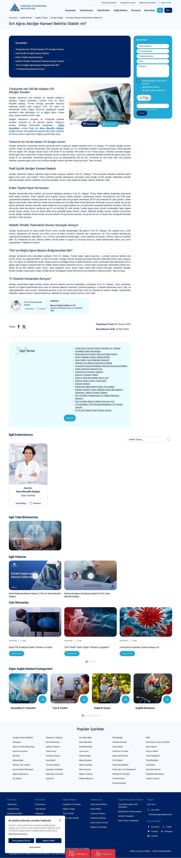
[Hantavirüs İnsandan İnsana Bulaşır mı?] (146, 635)
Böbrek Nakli (18, 760)
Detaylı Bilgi (29, 309)
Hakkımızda (12, 804)
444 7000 (155, 810)
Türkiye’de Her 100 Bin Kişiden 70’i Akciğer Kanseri (40, 49)
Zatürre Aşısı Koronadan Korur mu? (92, 378)
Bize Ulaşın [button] (149, 10)
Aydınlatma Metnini (151, 87)
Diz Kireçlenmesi (52, 742)
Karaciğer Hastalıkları (54, 769)
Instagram (168, 831)
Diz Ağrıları (17, 778)
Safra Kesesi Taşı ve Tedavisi (158, 742)
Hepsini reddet (49, 841)
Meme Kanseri (85, 769)
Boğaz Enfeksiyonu (21, 774)
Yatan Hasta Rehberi (98, 804)
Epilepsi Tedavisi (53, 747)
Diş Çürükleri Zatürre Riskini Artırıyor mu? (95, 401)
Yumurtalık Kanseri (153, 769)
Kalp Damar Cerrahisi (54, 774)
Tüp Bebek (150, 765)
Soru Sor (111, 124)
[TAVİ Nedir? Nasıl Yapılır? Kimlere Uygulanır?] (90, 635)
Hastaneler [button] (70, 10)
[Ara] (160, 10)
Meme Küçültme (85, 765)
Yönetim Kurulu (13, 809)
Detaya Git (17, 546)
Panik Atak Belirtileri (120, 765)
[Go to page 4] (95, 662)
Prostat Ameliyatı (52, 765)
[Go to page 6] (96, 716)
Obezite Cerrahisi (120, 742)
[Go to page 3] (92, 662)
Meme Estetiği (85, 756)
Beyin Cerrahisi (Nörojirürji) (24, 747)
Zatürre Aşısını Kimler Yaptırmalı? (91, 380)
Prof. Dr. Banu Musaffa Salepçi (46, 128)
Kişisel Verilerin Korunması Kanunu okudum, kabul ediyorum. (154, 85)
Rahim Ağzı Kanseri (120, 756)
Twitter (169, 827)
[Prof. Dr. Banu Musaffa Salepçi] (16, 305)
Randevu (91, 124)
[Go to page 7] (98, 716)
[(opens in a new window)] (17, 326)
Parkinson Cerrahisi (120, 751)
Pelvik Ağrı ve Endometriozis (124, 769)
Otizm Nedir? (118, 747)
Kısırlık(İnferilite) (85, 747)
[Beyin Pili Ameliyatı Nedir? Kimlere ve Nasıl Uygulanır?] (35, 635)
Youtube (154, 831)
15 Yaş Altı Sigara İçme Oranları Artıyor (93, 410)
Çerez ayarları (35, 847)
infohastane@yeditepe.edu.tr (155, 814)
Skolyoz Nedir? (152, 751)
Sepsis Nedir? (151, 747)
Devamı (69, 418)
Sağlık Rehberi (26, 18)
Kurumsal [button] (135, 10)
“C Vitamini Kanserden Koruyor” (30, 69)
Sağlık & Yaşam (41, 18)
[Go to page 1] (86, 661)
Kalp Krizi (50, 778)
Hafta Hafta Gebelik (71, 818)
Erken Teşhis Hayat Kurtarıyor (29, 57)
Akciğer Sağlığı (57, 18)
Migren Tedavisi (85, 774)
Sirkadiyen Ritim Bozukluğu (88, 351)
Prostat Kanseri (119, 778)
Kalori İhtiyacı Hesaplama (128, 820)
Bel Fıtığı (16, 756)
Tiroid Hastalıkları (153, 756)
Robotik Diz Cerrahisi (121, 774)
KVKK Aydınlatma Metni (162, 851)
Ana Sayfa (13, 18)
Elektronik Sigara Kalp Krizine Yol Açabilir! (95, 386)
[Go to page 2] (89, 662)
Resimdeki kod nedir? (143, 102)
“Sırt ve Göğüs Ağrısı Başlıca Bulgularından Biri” (38, 65)
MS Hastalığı (117, 737)
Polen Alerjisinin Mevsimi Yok (88, 369)
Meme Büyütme (85, 760)
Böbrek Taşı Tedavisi (21, 765)
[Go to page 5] (93, 716)
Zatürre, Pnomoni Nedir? (87, 375)
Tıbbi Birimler (40, 809)
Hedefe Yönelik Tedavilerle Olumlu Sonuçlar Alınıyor (40, 61)
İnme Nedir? (51, 760)
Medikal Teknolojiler (98, 827)
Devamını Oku (16, 653)
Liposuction (84, 751)
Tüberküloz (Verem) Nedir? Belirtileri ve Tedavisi (97, 348)
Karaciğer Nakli (85, 737)
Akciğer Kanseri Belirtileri (23, 737)
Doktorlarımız (40, 804)
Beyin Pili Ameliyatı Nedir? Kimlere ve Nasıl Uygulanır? (30, 647)
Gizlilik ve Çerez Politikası (140, 851)
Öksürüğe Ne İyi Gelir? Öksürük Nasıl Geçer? (96, 354)
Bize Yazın (151, 804)
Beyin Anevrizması (20, 751)
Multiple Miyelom (86, 778)
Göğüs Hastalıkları (28, 495)
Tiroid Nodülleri (152, 760)
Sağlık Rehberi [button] (120, 10)
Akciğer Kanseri (82, 383)
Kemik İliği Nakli (85, 742)
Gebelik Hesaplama (126, 816)
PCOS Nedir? (118, 760)
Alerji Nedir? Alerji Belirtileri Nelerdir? (92, 360)
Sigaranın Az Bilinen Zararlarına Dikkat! (93, 363)
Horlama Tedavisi (53, 756)
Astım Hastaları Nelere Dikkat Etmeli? (92, 357)
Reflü (148, 737)
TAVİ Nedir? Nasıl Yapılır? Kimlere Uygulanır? (86, 647)
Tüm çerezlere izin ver (21, 841)
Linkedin (154, 836)
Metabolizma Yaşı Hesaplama (130, 811)
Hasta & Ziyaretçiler (109, 3)
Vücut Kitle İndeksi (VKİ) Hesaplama (128, 805)
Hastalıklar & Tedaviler (72, 804)
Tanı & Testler (68, 813)
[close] (60, 820)
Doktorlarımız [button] (86, 10)
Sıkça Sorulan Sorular (99, 822)
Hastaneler (39, 813)
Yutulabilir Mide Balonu (155, 774)
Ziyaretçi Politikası (97, 813)
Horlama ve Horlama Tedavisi (89, 372)
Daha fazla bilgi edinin (17, 834)
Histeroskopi (51, 751)
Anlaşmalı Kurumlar (128, 3)
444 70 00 (166, 2)
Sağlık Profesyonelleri (147, 3)
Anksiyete (17, 742)
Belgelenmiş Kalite (14, 813)
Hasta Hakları (95, 809)
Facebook (155, 827)
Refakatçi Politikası (98, 818)
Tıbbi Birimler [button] (103, 10)
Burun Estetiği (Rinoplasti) (23, 769)
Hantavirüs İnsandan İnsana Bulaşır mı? (139, 647)
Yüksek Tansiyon (153, 778)
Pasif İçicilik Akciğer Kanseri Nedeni (32, 53)
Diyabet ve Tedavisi (54, 737)
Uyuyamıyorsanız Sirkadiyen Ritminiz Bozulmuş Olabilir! (101, 366)
